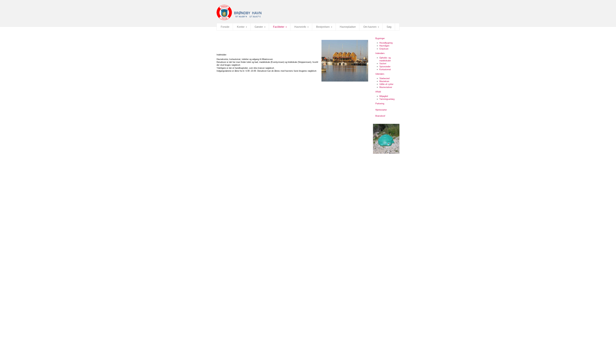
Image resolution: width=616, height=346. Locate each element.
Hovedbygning (386, 43)
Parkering (379, 103)
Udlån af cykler (386, 84)
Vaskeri (382, 63)
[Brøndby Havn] (308, 12)
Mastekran (384, 81)
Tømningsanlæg (386, 99)
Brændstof (380, 116)
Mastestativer (385, 87)
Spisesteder (384, 66)
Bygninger (380, 38)
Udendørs (379, 74)
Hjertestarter (381, 110)
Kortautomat (385, 69)
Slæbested (384, 78)
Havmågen (384, 46)
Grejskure (383, 49)
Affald (378, 92)
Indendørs (380, 53)
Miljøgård (383, 96)
